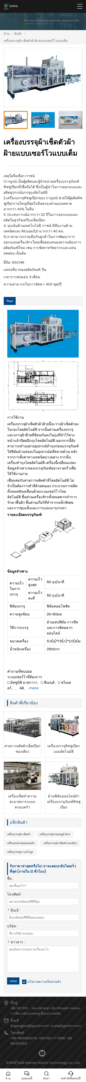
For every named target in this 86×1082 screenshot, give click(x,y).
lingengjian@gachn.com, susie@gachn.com (46, 1026)
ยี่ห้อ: (7, 262)
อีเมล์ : (13, 911)
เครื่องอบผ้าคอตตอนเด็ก (21, 843)
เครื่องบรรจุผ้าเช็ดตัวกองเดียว (60, 843)
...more (32, 688)
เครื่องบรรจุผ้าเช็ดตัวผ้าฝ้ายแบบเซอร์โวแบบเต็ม (36, 40)
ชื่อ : (10, 879)
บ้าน (6, 33)
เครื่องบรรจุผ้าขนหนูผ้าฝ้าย (54, 834)
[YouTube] (42, 1053)
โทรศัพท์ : (14, 895)
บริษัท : (12, 927)
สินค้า (18, 33)
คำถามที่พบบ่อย (19, 671)
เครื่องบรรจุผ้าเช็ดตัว (19, 834)
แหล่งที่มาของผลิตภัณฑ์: (22, 269)
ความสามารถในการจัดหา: (24, 284)
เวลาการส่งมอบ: (16, 277)
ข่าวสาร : (16, 942)
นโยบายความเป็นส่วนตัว (44, 981)
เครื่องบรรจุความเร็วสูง (20, 852)
